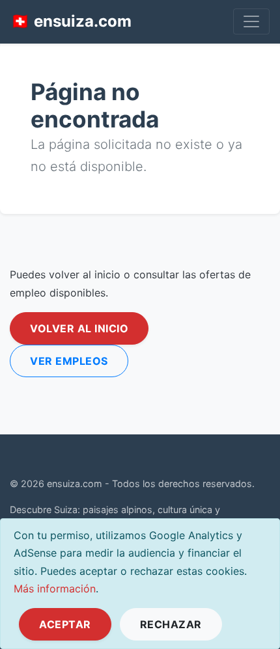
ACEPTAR (65, 624)
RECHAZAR (171, 624)
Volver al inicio (79, 328)
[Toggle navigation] (251, 21)
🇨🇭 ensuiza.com (71, 21)
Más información (55, 588)
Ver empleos (69, 360)
